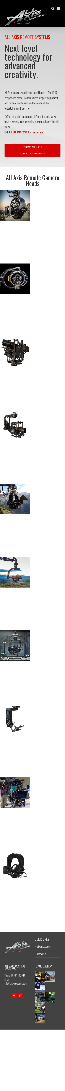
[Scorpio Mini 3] (50, 973)
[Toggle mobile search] (52, 8)
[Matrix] (15, 279)
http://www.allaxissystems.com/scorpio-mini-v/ (15, 417)
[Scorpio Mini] (15, 719)
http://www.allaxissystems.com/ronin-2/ (15, 641)
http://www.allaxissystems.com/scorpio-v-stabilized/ (15, 343)
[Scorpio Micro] (15, 792)
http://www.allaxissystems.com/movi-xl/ (15, 567)
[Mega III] (15, 865)
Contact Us (41, 954)
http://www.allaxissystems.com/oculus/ (15, 200)
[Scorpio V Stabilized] (15, 352)
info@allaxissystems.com (16, 983)
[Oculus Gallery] (40, 1015)
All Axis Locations (44, 946)
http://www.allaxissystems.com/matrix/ (15, 274)
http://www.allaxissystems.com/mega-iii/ (15, 861)
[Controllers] (40, 973)
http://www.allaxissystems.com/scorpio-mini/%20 (15, 714)
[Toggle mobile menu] (58, 8)
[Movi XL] (15, 572)
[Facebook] (14, 995)
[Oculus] (15, 205)
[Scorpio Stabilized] (15, 499)
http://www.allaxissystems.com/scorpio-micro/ (15, 787)
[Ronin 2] (15, 645)
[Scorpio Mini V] (15, 425)
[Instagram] (20, 995)
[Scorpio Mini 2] (50, 994)
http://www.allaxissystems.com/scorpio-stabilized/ (15, 490)
